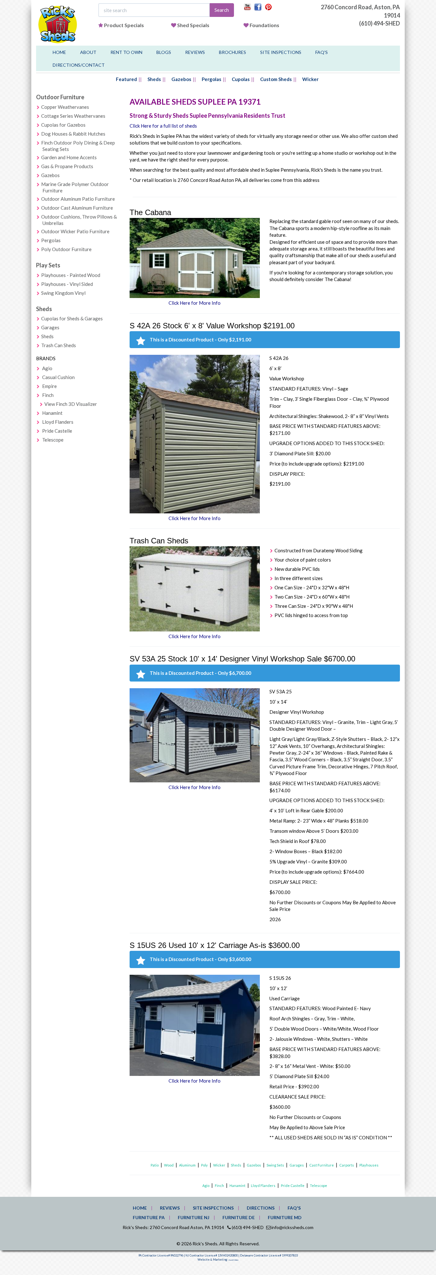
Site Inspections (280, 52)
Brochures (232, 52)
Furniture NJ (193, 1217)
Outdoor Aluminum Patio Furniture (78, 199)
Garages (50, 327)
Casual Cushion (58, 377)
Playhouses (369, 1165)
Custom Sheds (276, 79)
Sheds (154, 79)
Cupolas (241, 79)
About (88, 52)
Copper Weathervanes (65, 107)
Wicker (310, 79)
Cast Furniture (321, 1165)
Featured (126, 79)
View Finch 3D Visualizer (70, 404)
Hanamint (52, 413)
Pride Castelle (57, 431)
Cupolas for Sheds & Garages (72, 318)
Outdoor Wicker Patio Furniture (75, 231)
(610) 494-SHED (379, 23)
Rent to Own (126, 52)
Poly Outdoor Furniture (66, 249)
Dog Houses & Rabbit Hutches (73, 134)
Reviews (195, 52)
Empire (49, 386)
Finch (48, 395)
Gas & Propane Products (67, 166)
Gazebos (181, 79)
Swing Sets (275, 1165)
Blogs (163, 52)
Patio (155, 1165)
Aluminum (187, 1165)
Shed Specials (193, 25)
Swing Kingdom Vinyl (63, 293)
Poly (204, 1165)
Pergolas (211, 79)
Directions (260, 1208)
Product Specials (124, 25)
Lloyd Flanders (57, 422)
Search (221, 10)
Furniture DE (238, 1217)
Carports (346, 1165)
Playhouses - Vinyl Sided (67, 284)
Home (59, 52)
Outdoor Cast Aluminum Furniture (77, 208)
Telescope (53, 440)
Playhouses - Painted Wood (70, 275)
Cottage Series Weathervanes (73, 116)
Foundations (264, 25)
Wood (169, 1165)
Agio (47, 368)
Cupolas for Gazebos (63, 125)
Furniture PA (149, 1217)
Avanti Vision (233, 1260)
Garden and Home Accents (69, 157)
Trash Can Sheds (58, 345)
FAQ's (321, 52)
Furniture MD (285, 1217)
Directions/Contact (79, 65)
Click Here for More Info (195, 303)
